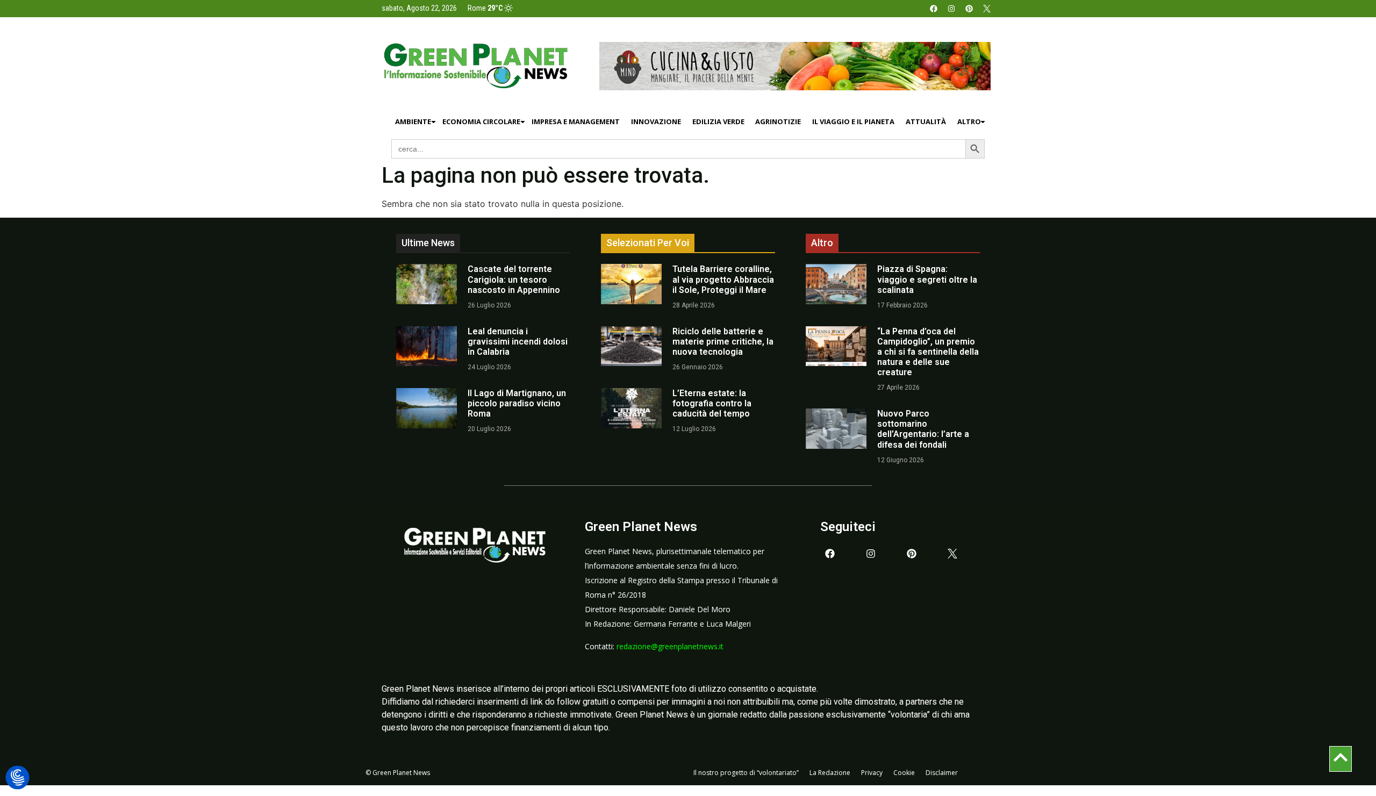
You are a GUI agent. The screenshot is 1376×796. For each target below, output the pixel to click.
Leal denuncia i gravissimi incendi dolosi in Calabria (518, 341)
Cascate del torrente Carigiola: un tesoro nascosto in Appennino (514, 279)
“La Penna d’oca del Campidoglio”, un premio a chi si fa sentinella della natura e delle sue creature (928, 352)
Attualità (926, 121)
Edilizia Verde (718, 121)
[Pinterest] (969, 8)
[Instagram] (951, 8)
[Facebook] (933, 8)
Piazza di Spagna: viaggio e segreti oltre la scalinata (927, 279)
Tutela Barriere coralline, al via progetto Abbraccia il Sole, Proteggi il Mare (723, 279)
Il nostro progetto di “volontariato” (746, 772)
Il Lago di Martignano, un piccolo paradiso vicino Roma (517, 403)
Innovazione (656, 121)
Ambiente (413, 121)
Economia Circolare (481, 121)
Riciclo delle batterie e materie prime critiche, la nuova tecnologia (722, 341)
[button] (17, 778)
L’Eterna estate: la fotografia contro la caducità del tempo (711, 403)
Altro (969, 121)
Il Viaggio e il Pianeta (853, 121)
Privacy (872, 772)
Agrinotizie (778, 121)
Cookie (904, 772)
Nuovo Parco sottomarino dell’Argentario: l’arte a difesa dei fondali (923, 429)
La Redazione (829, 772)
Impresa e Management (576, 121)
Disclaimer (942, 772)
